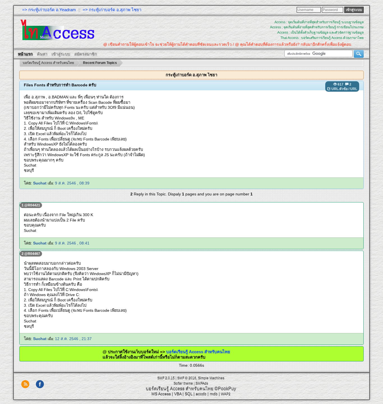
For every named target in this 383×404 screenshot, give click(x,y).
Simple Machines (211, 378)
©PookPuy (225, 388)
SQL (188, 393)
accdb (201, 393)
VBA (177, 393)
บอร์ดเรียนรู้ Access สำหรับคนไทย (209, 351)
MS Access (161, 393)
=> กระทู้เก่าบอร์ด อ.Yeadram (49, 9)
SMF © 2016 (186, 378)
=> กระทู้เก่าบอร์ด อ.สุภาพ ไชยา (112, 9)
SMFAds (201, 383)
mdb (214, 393)
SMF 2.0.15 (166, 378)
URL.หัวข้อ (339, 89)
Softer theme (183, 383)
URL (353, 89)
